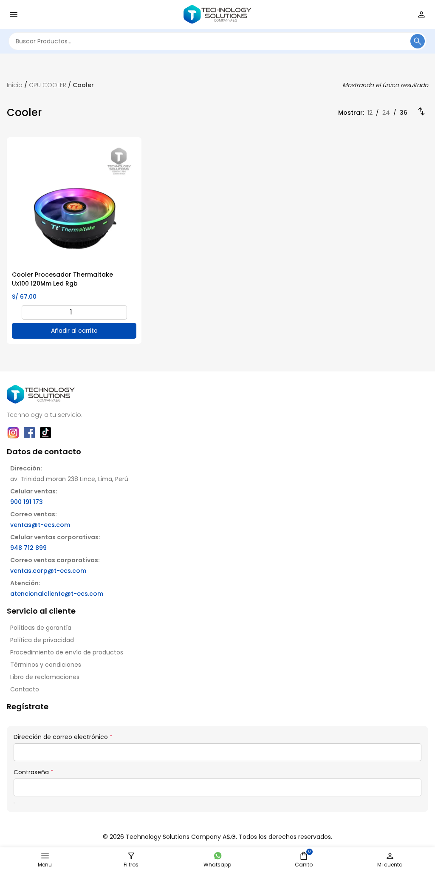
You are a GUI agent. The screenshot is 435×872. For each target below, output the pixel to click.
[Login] (421, 14)
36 (403, 112)
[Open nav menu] (13, 14)
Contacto (24, 689)
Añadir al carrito (74, 330)
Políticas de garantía (40, 627)
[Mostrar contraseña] (14, 803)
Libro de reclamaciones (44, 677)
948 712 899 (28, 548)
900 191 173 (26, 502)
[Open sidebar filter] (131, 856)
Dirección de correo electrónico (63, 737)
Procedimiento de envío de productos (66, 652)
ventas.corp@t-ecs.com (48, 570)
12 (370, 112)
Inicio (15, 85)
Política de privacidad (42, 640)
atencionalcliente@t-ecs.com (56, 593)
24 (386, 112)
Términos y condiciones (45, 664)
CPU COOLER (47, 85)
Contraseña (34, 772)
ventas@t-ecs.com (40, 525)
